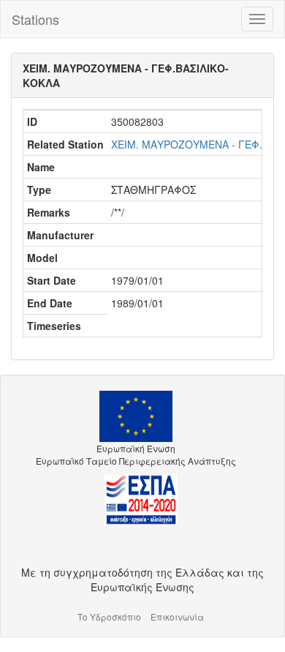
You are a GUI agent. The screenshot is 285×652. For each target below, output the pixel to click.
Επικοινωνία (177, 616)
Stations (35, 19)
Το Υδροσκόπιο (109, 616)
